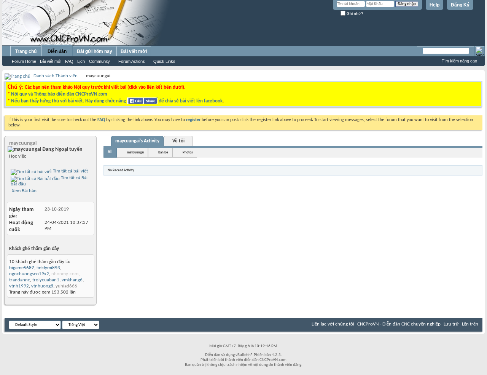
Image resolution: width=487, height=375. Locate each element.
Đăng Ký (460, 5)
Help (434, 5)
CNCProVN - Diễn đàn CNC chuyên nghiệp (399, 324)
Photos (188, 152)
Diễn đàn (57, 51)
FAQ (69, 61)
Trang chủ (26, 51)
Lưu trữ (451, 324)
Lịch (81, 61)
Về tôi (178, 141)
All (110, 152)
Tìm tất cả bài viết (70, 171)
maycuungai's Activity (137, 141)
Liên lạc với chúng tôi (333, 324)
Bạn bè (163, 152)
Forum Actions (131, 61)
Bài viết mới (50, 61)
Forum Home (24, 61)
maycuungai (135, 152)
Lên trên (470, 324)
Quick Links (164, 61)
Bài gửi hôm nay (94, 51)
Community (99, 61)
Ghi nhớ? (354, 13)
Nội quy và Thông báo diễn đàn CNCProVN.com (59, 94)
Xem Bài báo (24, 190)
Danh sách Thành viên (55, 75)
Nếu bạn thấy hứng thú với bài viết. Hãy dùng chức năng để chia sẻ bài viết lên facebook (117, 101)
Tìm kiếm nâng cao (459, 61)
